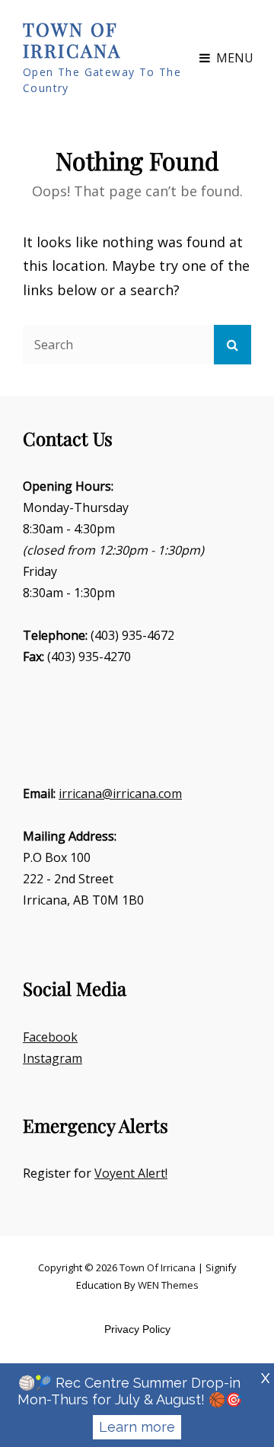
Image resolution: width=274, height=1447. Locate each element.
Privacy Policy (137, 1329)
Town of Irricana (72, 39)
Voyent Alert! (130, 1173)
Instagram (52, 1058)
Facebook (50, 1037)
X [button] (265, 1378)
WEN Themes (168, 1285)
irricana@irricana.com (120, 793)
